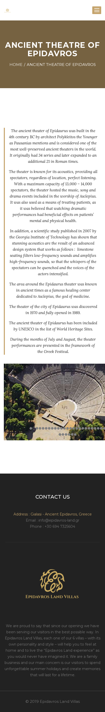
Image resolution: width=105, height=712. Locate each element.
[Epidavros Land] (7, 10)
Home (15, 64)
